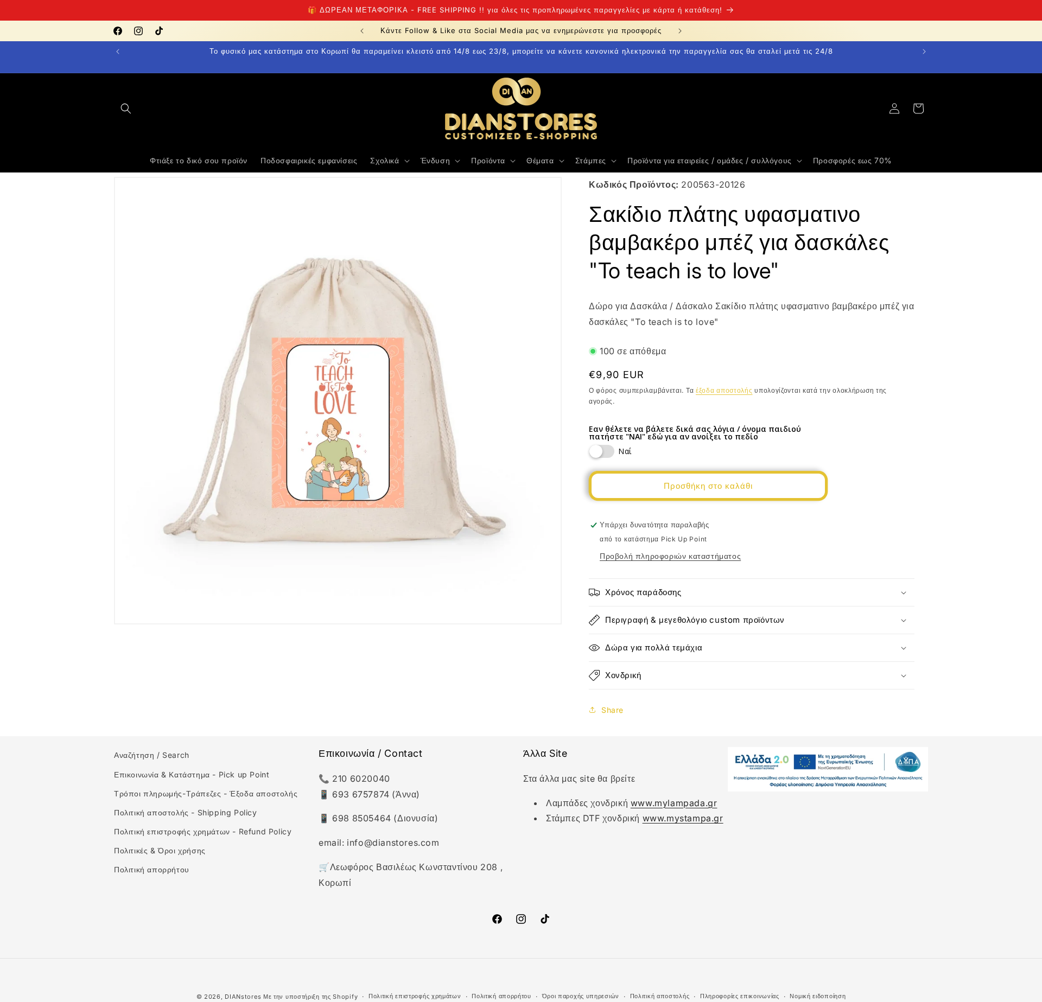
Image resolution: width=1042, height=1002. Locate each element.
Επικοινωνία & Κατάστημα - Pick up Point (191, 774)
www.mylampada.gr (674, 802)
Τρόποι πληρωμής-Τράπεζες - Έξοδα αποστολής (205, 793)
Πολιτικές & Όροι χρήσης (160, 850)
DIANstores (243, 996)
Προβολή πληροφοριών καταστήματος (670, 555)
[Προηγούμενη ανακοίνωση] (362, 31)
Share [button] (612, 709)
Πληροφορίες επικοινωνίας (739, 996)
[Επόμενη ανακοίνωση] (680, 31)
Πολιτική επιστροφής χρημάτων (414, 996)
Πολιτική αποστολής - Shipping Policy (185, 812)
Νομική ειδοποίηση (818, 996)
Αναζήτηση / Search (151, 755)
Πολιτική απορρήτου (151, 870)
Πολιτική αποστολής (660, 996)
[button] (126, 108)
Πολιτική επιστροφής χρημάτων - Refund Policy (202, 831)
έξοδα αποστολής (724, 390)
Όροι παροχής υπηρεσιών (580, 996)
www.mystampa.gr (683, 818)
